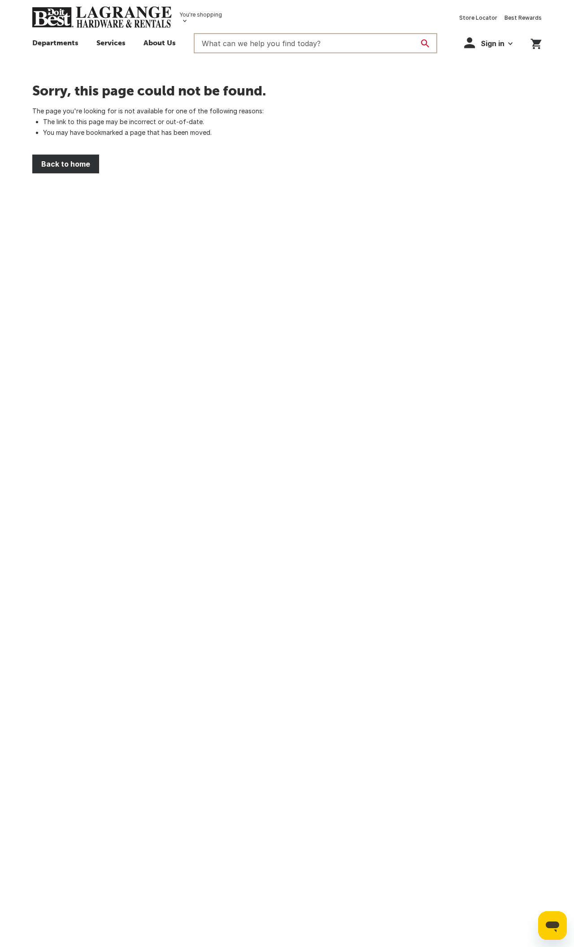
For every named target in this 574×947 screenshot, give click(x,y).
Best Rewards (523, 17)
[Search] (425, 43)
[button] (111, 44)
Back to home (65, 163)
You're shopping (200, 14)
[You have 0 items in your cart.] (536, 42)
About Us (160, 43)
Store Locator (478, 17)
